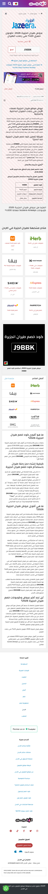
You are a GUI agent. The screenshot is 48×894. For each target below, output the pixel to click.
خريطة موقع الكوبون (24, 765)
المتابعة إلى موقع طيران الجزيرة (25, 60)
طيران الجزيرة (23, 13)
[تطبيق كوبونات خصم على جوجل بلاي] (20, 852)
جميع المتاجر (34, 13)
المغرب (24, 716)
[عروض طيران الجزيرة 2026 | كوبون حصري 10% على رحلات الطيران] (24, 344)
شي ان (12, 294)
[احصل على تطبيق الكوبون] (24, 77)
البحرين (24, 683)
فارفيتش (35, 314)
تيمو (12, 249)
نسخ (12, 49)
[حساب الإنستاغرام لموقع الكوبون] (37, 831)
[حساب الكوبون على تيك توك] (17, 831)
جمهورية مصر (24, 703)
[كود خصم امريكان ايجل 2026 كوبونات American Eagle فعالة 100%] (35, 425)
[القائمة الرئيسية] (4, 3)
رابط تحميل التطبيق (24, 845)
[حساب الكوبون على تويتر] (30, 831)
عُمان (24, 690)
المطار (12, 314)
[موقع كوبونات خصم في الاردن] (41, 13)
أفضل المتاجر (38, 378)
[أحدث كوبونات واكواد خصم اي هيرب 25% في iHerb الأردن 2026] (35, 238)
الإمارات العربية (24, 670)
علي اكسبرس (35, 291)
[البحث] (9, 3)
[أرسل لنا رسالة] (6, 888)
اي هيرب (35, 247)
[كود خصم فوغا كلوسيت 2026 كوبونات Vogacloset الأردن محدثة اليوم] (35, 417)
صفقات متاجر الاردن (24, 752)
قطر (24, 696)
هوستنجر (35, 272)
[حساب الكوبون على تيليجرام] (10, 831)
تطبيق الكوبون (24, 839)
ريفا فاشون (12, 269)
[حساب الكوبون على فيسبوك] (24, 831)
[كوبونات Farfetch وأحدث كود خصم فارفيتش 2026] (35, 305)
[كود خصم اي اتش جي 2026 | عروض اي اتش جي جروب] (13, 425)
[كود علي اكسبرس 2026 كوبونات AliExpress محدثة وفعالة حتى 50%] (35, 283)
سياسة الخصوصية (24, 778)
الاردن (24, 709)
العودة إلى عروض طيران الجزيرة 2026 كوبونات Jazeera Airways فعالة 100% (23, 66)
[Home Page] (37, 3)
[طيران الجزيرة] (24, 23)
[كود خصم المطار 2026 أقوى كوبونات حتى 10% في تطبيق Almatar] (12, 305)
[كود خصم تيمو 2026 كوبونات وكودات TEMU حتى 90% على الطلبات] (12, 238)
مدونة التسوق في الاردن (24, 758)
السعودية (24, 664)
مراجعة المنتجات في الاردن (24, 804)
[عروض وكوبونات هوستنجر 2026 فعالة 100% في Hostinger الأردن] (35, 260)
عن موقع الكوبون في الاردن (24, 771)
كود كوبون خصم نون (24, 797)
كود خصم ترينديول (24, 791)
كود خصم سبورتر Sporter (24, 810)
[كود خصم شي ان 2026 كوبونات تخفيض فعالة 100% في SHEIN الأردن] (12, 283)
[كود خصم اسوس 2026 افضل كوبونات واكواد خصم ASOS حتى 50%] (13, 417)
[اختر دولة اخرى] (15, 3)
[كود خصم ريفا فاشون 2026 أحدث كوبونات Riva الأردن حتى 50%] (12, 260)
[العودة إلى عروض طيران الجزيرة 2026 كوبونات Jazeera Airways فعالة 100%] (6, 14)
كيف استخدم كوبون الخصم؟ (24, 784)
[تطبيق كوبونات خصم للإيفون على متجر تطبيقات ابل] (15, 852)
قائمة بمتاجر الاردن (24, 745)
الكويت (24, 677)
